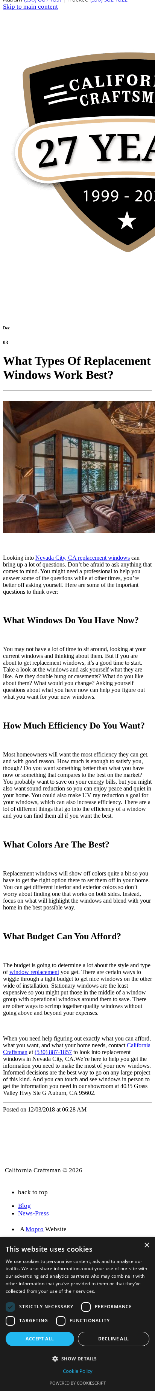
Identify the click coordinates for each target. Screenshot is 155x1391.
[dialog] (77, 1314)
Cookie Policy (78, 1371)
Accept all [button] (40, 1338)
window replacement (34, 972)
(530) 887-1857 (53, 1052)
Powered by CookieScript (78, 1383)
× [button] (146, 1245)
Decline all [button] (113, 1338)
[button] (77, 1358)
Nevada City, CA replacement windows (82, 557)
